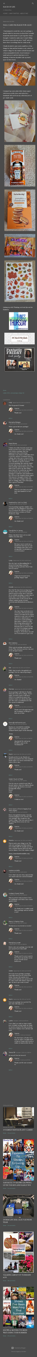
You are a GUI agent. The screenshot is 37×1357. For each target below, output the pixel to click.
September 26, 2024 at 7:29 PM (18, 780)
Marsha (11, 840)
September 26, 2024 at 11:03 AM (21, 667)
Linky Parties (14, 13)
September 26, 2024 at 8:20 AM (18, 532)
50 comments (11, 1336)
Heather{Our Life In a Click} (18, 502)
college (20, 393)
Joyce (11, 754)
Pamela (11, 689)
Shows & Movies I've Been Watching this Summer (15, 1331)
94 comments (11, 1188)
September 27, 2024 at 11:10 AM (18, 923)
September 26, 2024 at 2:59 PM (18, 724)
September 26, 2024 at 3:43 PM (22, 754)
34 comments (11, 1225)
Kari (10, 667)
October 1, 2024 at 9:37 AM (20, 1020)
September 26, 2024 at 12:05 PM (23, 689)
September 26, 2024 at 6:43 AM (18, 445)
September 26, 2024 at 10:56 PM (23, 840)
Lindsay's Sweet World (16, 893)
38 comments (11, 1280)
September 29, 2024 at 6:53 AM (23, 1008)
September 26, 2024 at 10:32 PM (18, 812)
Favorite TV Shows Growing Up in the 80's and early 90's (17, 1183)
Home (5, 13)
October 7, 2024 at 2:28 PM (23, 1052)
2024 (8, 393)
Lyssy (10, 560)
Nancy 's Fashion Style (16, 921)
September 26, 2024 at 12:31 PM (24, 707)
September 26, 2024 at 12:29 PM (24, 573)
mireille (11, 587)
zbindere (23, 1351)
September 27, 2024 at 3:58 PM (18, 944)
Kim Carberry (13, 643)
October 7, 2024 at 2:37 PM (22, 1060)
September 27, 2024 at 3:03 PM (24, 767)
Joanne (16, 408)
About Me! (24, 13)
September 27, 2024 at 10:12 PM (22, 971)
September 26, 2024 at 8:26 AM (23, 587)
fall (23, 393)
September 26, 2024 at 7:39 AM (18, 504)
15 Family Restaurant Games (18, 1130)
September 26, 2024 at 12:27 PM (24, 431)
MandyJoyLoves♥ (14, 943)
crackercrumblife (14, 870)
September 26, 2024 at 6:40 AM (18, 424)
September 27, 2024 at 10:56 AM (18, 895)
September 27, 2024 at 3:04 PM (24, 858)
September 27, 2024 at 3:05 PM (23, 881)
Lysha (11, 1021)
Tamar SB (12, 1052)
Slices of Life (9, 7)
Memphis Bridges (14, 422)
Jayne (11, 999)
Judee (11, 971)
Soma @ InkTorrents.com (17, 722)
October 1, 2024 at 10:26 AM (23, 1035)
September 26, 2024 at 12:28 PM (24, 518)
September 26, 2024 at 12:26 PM (24, 410)
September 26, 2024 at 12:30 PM (24, 655)
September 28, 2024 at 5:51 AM (23, 987)
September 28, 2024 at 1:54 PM (21, 999)
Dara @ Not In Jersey (16, 530)
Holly (10, 402)
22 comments (11, 1133)
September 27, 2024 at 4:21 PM (23, 953)
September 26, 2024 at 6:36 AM (21, 402)
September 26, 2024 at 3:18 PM (23, 738)
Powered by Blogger (20, 1348)
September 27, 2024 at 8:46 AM (18, 872)
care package (14, 393)
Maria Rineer (13, 443)
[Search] (33, 3)
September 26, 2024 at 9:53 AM (18, 644)
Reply (10, 418)
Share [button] (4, 390)
